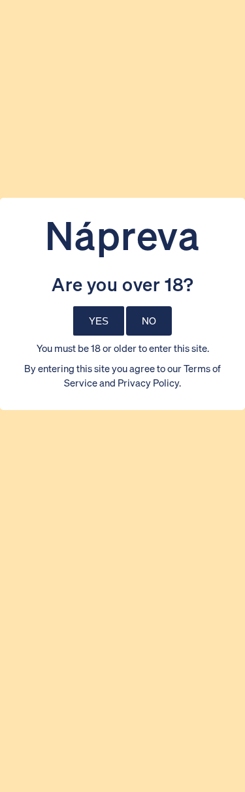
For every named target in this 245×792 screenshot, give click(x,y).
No (149, 320)
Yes (98, 320)
